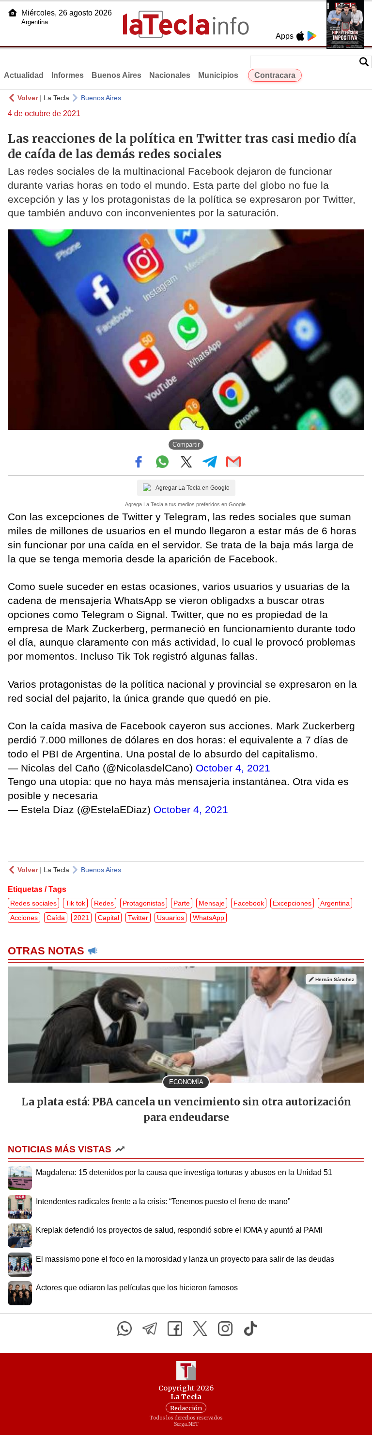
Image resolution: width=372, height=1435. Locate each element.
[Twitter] (200, 1328)
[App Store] (300, 36)
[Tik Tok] (250, 1328)
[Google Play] (312, 36)
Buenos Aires (116, 75)
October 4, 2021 (233, 767)
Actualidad (24, 75)
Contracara (274, 75)
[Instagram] (225, 1328)
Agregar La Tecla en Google (192, 487)
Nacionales (169, 75)
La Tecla (56, 98)
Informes (67, 75)
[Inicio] (12, 12)
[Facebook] (175, 1328)
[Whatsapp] (124, 1328)
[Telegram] (150, 1328)
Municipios (218, 75)
